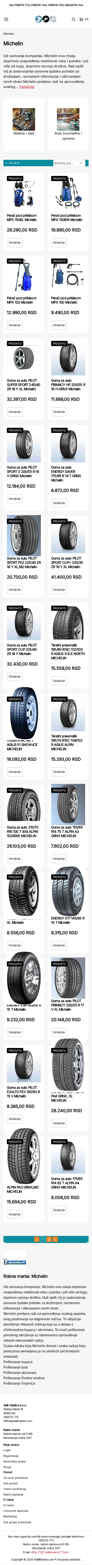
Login (7, 1450)
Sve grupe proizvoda (17, 1522)
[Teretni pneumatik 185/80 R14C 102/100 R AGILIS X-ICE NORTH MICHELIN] (68, 622)
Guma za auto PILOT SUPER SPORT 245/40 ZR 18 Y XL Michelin (23, 384)
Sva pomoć (10, 1483)
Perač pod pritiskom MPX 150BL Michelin (22, 217)
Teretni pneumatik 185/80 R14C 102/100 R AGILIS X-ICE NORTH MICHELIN (68, 651)
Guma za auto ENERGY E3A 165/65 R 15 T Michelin (24, 1005)
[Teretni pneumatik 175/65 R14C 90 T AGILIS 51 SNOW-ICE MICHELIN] (24, 713)
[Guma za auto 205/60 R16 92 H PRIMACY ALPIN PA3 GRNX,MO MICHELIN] (24, 1156)
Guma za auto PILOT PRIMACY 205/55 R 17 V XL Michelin (67, 1005)
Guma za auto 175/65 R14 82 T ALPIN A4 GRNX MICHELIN (67, 1182)
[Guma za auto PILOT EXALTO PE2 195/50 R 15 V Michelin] (24, 1065)
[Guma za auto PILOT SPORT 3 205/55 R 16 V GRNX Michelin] (24, 445)
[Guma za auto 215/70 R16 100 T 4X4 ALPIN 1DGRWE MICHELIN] (24, 805)
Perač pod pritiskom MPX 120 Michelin (21, 300)
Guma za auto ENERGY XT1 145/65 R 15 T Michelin (67, 918)
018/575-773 (22, 5)
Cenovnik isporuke (15, 1510)
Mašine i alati (23, 133)
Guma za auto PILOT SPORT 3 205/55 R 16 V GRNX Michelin (23, 471)
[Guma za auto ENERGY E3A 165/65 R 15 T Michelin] (24, 978)
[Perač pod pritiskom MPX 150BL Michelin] (24, 193)
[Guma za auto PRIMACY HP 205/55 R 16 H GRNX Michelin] (68, 358)
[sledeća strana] (55, 1239)
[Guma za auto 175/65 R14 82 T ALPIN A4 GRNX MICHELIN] (68, 1156)
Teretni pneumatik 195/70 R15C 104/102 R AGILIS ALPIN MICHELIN (66, 742)
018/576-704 (39, 5)
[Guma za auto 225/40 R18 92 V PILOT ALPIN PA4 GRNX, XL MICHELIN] (68, 1065)
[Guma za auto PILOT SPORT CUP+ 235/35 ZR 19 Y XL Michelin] (68, 536)
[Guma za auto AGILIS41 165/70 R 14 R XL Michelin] (24, 891)
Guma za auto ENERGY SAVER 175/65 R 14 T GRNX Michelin (66, 473)
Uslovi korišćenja (14, 1489)
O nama (8, 1505)
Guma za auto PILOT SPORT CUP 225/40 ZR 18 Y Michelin (22, 649)
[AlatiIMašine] (46, 19)
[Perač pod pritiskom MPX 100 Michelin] (68, 275)
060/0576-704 (74, 5)
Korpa (7, 1467)
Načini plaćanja (13, 1494)
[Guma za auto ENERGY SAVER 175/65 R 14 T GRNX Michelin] (68, 445)
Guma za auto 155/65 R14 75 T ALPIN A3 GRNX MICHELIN (67, 831)
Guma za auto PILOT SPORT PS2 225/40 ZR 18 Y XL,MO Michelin (24, 562)
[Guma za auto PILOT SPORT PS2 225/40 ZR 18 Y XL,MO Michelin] (24, 536)
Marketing (10, 1516)
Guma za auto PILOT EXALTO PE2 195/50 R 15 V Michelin (23, 1091)
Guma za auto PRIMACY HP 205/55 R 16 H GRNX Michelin (68, 384)
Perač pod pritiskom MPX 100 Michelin (66, 300)
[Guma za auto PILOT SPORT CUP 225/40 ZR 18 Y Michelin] (24, 622)
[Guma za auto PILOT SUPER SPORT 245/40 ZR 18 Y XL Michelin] (24, 358)
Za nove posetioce (15, 1477)
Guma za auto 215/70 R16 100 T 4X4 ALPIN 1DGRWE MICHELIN (22, 831)
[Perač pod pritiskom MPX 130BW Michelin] (68, 193)
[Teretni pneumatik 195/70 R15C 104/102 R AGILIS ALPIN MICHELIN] (68, 713)
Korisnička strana (14, 1461)
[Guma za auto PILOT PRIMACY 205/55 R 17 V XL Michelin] (68, 978)
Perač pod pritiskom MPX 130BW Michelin (66, 217)
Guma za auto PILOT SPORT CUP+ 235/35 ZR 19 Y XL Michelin (67, 562)
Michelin (8, 33)
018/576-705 (56, 5)
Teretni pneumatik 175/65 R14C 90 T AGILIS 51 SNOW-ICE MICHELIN (22, 742)
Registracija (10, 1456)
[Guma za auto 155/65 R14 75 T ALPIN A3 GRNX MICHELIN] (68, 805)
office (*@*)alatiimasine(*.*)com (50, 1552)
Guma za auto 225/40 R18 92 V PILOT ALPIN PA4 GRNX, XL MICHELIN (67, 1093)
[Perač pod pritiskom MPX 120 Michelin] (24, 275)
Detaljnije (26, 87)
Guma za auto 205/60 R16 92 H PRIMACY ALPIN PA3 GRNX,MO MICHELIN (23, 1185)
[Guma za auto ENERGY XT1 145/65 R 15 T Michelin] (68, 891)
